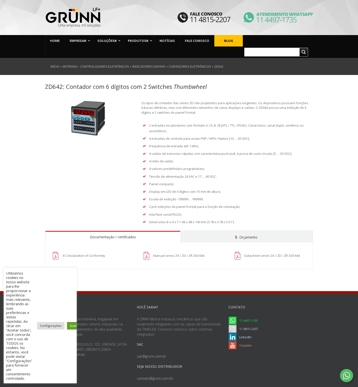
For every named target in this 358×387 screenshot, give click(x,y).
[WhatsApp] (272, 15)
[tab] (113, 236)
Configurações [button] (51, 325)
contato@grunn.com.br (155, 378)
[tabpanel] (179, 255)
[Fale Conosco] (204, 15)
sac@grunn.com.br (151, 356)
